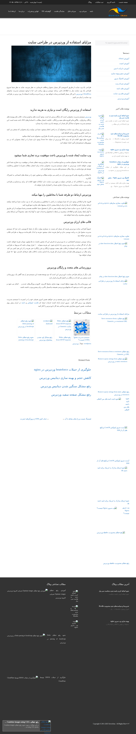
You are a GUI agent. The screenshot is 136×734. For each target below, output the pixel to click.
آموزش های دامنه (123, 89)
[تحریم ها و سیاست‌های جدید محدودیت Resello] (100, 144)
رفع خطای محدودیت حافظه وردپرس (116, 563)
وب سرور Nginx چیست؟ (125, 510)
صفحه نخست (123, 2)
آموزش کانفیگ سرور (121, 79)
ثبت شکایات (99, 2)
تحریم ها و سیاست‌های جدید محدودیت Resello (114, 606)
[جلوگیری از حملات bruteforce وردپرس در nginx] (100, 172)
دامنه (91, 11)
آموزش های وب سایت (121, 94)
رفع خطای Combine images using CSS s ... (22, 722)
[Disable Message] (4, 729)
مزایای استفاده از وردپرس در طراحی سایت (113, 314)
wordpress (87, 344)
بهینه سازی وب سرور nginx (119, 150)
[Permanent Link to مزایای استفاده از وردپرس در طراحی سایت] (51, 81)
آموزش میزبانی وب (122, 84)
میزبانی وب (83, 11)
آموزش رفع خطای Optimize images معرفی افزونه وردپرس (57, 594)
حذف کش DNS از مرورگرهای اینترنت (33, 419)
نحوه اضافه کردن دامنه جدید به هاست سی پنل (114, 591)
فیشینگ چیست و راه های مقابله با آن (78, 419)
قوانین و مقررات (33, 11)
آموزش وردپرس (123, 99)
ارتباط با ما (12, 11)
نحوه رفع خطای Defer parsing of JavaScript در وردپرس (56, 639)
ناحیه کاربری (111, 2)
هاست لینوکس (33, 303)
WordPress (87, 94)
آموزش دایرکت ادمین (121, 68)
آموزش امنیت (124, 63)
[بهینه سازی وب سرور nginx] (100, 156)
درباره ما (21, 11)
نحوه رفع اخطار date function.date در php (114, 276)
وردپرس (79, 94)
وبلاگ (90, 2)
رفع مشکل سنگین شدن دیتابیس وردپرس (66, 386)
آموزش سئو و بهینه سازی (120, 74)
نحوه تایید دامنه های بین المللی (126, 404)
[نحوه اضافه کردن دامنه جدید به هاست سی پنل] (100, 128)
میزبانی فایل (72, 11)
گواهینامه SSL (46, 11)
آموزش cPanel (124, 59)
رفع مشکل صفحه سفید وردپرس (71, 394)
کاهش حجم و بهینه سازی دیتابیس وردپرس (65, 378)
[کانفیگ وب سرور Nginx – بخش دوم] (100, 184)
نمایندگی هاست (59, 11)
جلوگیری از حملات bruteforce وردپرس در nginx (62, 369)
